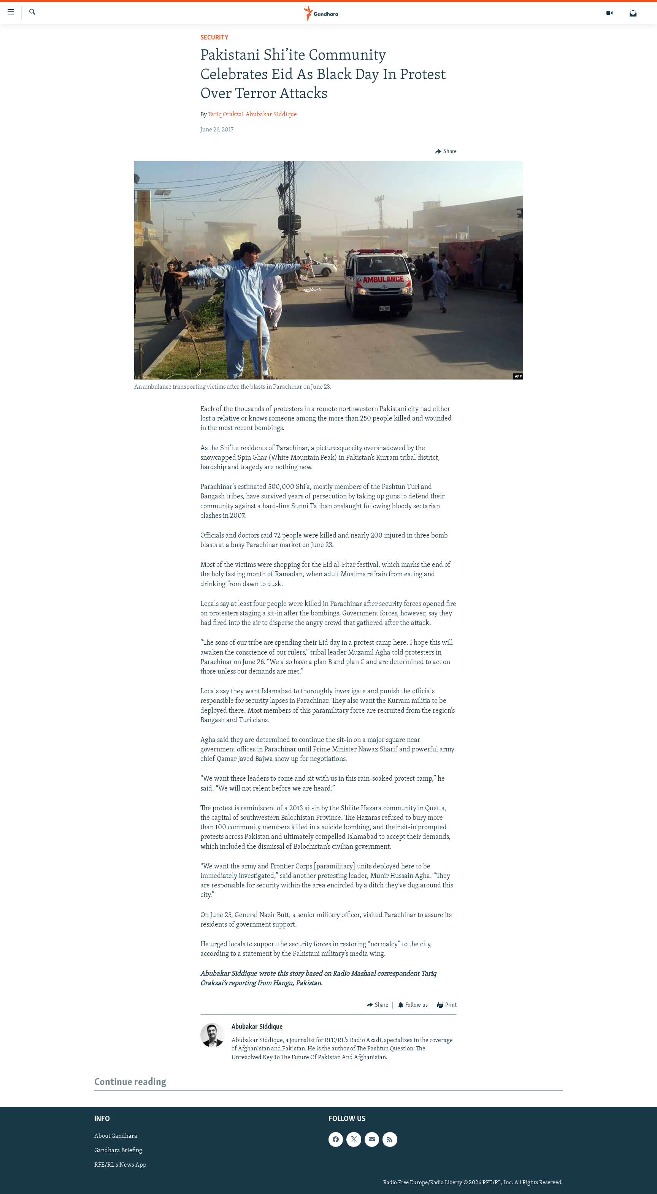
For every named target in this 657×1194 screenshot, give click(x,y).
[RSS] (389, 1139)
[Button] (446, 152)
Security (214, 38)
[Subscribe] (372, 1139)
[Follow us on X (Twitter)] (353, 1139)
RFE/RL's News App (120, 1165)
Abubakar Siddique (271, 115)
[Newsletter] (633, 13)
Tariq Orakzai (226, 115)
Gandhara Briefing (118, 1151)
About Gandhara (115, 1137)
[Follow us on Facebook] (335, 1139)
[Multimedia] (609, 13)
